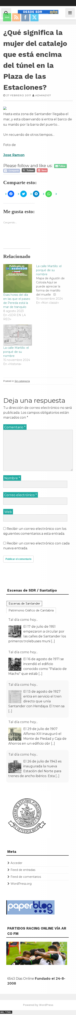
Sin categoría (22, 380)
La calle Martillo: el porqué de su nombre (16, 352)
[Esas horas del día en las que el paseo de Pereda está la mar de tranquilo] (17, 278)
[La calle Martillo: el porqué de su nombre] (52, 284)
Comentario (15, 427)
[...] (40, 641)
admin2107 (43, 95)
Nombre (12, 478)
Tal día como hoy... (23, 620)
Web (8, 512)
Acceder (16, 863)
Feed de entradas (23, 870)
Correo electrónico (20, 495)
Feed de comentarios (26, 877)
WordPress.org (21, 883)
